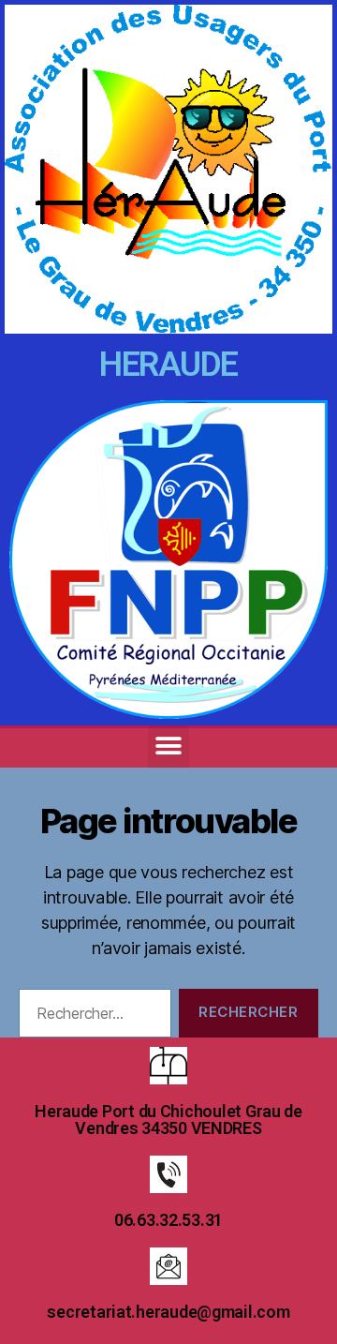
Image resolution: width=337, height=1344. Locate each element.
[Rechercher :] (91, 1017)
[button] (169, 746)
